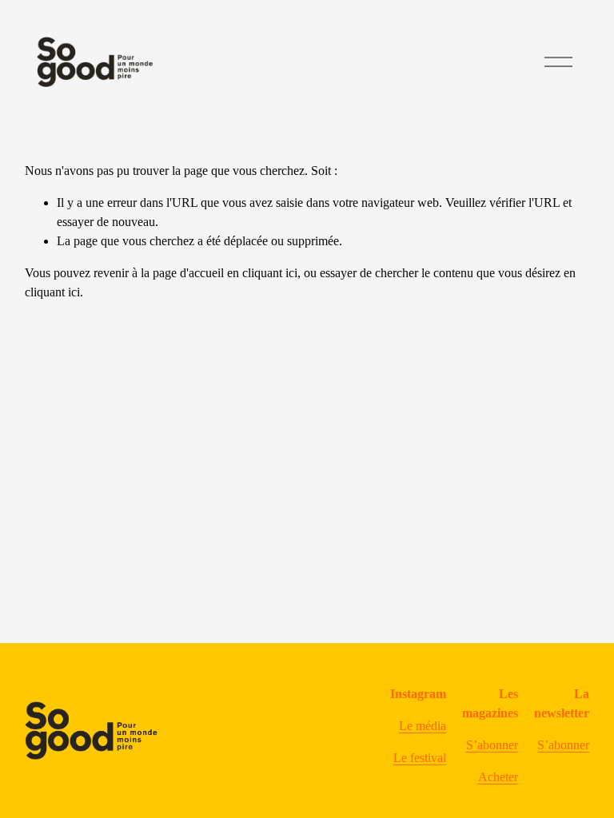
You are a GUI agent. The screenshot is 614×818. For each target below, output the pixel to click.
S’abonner (492, 745)
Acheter (498, 777)
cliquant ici (269, 273)
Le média (422, 726)
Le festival (419, 757)
